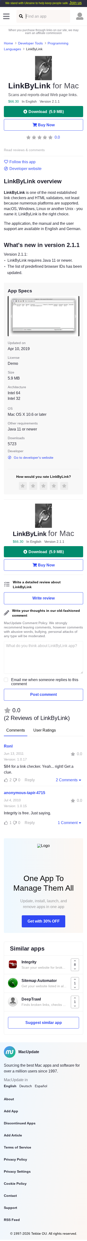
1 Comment (68, 822)
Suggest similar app (43, 1022)
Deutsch (25, 1086)
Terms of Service (17, 1147)
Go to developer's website (33, 457)
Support (10, 1208)
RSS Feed (12, 1220)
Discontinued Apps (20, 1123)
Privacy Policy (15, 1159)
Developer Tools (30, 43)
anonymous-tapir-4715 (24, 792)
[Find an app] (20, 16)
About (9, 1099)
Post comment (43, 694)
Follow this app (22, 162)
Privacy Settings (17, 1171)
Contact (10, 1195)
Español (41, 1086)
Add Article (13, 1135)
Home (8, 43)
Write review (43, 598)
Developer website (25, 169)
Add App (11, 1111)
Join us (75, 2)
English (10, 1086)
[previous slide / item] (11, 316)
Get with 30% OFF (44, 921)
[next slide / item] (75, 316)
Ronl (8, 746)
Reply (30, 780)
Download (46, 111)
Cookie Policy (15, 1183)
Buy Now (46, 124)
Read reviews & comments (24, 150)
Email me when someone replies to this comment (44, 682)
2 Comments (67, 780)
